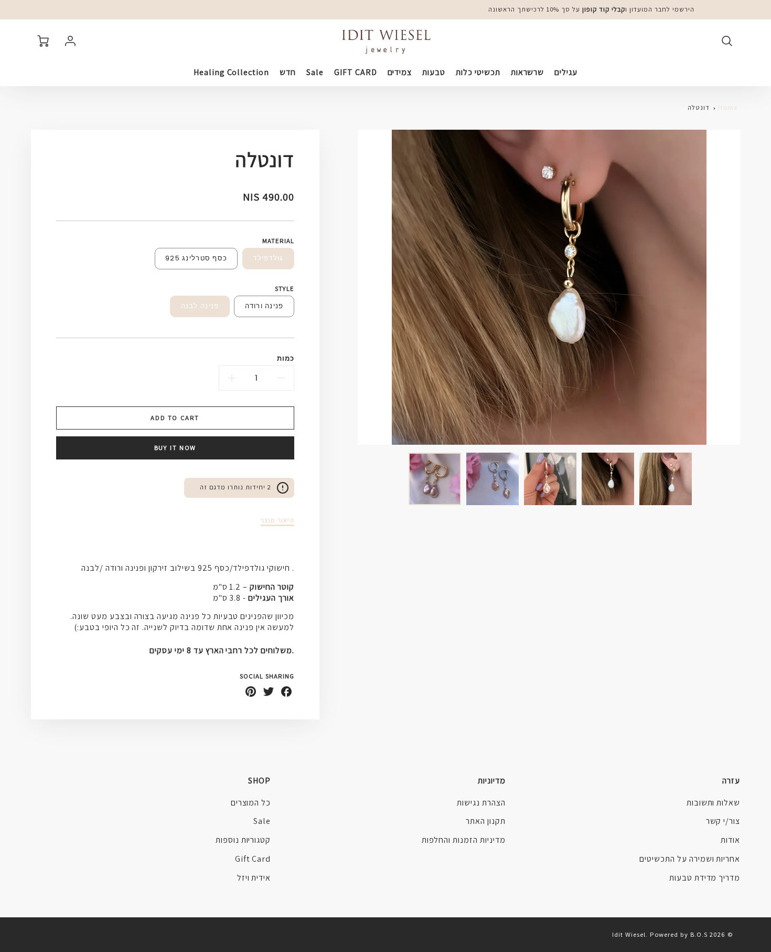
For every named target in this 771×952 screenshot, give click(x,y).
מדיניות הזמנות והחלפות (464, 839)
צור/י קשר (723, 821)
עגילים (565, 72)
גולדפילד (268, 258)
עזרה (731, 780)
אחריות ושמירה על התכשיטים (689, 858)
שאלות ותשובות (713, 802)
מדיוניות (491, 780)
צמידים (400, 72)
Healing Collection (231, 72)
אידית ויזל (254, 877)
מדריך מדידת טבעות (704, 877)
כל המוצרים (251, 802)
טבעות (433, 72)
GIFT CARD (355, 72)
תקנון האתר (486, 821)
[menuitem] (566, 73)
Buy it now (175, 447)
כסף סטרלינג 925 (196, 258)
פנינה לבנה (200, 305)
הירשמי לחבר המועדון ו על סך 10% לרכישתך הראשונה (591, 9)
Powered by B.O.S (679, 934)
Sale (315, 72)
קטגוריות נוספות (243, 839)
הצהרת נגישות (481, 802)
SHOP (259, 780)
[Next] (350, 287)
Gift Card (253, 858)
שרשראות (527, 72)
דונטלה (699, 107)
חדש (288, 72)
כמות (285, 358)
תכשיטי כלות (478, 72)
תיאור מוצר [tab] (277, 520)
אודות (730, 839)
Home (727, 107)
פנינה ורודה (264, 305)
